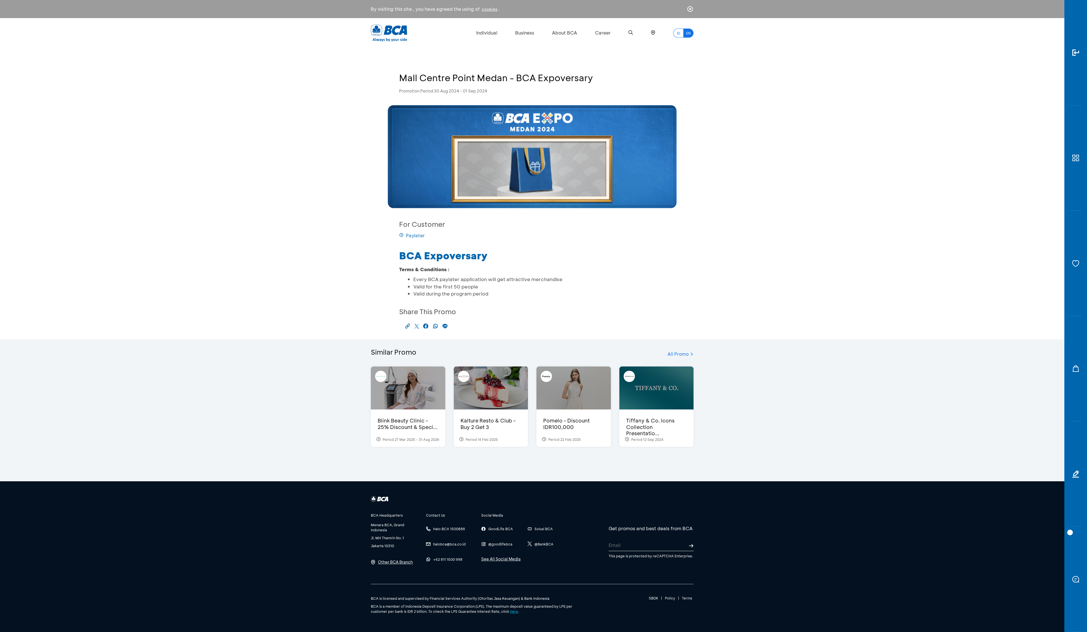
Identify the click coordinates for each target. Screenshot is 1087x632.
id (678, 33)
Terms (687, 598)
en (688, 33)
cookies (489, 9)
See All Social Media (501, 559)
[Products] (1075, 158)
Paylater (415, 235)
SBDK (653, 598)
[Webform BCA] (1075, 474)
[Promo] (1075, 369)
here (514, 611)
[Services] (1075, 263)
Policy (670, 598)
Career (603, 33)
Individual (486, 33)
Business (524, 33)
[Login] (1075, 52)
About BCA (564, 33)
